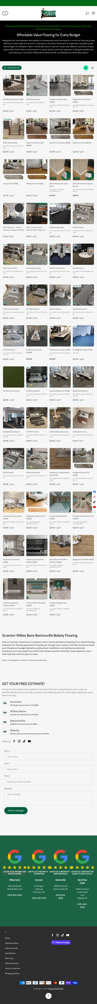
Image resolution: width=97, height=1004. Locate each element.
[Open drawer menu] (5, 13)
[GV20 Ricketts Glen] (60, 254)
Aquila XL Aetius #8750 (82, 143)
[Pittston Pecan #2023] (36, 169)
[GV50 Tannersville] (13, 254)
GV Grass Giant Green (11, 391)
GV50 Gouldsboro (33, 391)
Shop (7, 938)
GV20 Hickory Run (80, 309)
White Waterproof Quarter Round (83, 185)
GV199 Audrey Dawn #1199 (13, 99)
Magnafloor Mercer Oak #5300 (35, 517)
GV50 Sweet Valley (33, 268)
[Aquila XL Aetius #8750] (83, 128)
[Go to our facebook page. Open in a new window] (14, 741)
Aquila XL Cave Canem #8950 (35, 144)
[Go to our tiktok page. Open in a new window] (24, 741)
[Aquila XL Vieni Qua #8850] (60, 128)
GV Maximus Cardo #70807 (33, 351)
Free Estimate (11, 948)
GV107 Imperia (55, 309)
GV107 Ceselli (8, 472)
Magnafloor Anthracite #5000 (82, 100)
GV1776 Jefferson (33, 309)
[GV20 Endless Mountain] (60, 417)
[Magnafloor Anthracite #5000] (83, 85)
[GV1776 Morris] (83, 254)
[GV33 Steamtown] (36, 85)
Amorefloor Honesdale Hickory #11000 (58, 560)
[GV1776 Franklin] (36, 417)
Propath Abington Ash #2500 (58, 604)
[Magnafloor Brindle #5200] (83, 545)
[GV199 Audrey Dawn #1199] (13, 85)
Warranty (9, 958)
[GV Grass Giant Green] (13, 377)
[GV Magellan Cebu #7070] (83, 335)
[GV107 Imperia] (60, 295)
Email (6, 763)
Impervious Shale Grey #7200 (58, 100)
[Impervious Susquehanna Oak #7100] (60, 458)
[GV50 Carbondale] (36, 458)
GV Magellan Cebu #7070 (82, 350)
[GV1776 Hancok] (13, 335)
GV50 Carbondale (33, 472)
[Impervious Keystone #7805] (13, 545)
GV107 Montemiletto (11, 309)
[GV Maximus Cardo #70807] (36, 335)
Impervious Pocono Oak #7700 (12, 517)
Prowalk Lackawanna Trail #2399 (83, 517)
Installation (10, 953)
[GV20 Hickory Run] (83, 295)
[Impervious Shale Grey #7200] (60, 85)
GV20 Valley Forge (57, 227)
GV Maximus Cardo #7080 (60, 350)
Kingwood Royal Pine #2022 (81, 473)
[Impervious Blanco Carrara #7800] (13, 589)
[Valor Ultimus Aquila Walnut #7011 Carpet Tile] (36, 213)
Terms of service (12, 968)
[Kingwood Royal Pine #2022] (83, 458)
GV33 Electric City (80, 432)
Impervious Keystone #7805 (11, 560)
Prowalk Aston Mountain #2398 (36, 604)
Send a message (15, 810)
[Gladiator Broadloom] (13, 417)
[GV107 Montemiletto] (13, 295)
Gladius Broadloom (80, 391)
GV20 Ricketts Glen (57, 268)
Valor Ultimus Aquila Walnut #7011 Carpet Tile (36, 228)
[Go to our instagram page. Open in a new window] (19, 741)
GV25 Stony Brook (10, 143)
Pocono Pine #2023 (10, 184)
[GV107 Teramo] (83, 213)
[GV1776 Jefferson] (36, 295)
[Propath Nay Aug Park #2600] (60, 502)
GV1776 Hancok (9, 350)
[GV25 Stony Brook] (13, 128)
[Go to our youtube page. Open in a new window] (29, 741)
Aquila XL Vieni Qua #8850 (60, 143)
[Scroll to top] (48, 996)
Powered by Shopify (56, 989)
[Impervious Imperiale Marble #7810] (36, 545)
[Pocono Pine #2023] (13, 169)
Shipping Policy (12, 973)
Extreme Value (11, 943)
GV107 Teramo (78, 227)
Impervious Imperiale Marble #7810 (34, 560)
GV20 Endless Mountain (59, 432)
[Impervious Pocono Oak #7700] (13, 502)
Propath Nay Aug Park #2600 (58, 517)
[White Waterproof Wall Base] (60, 169)
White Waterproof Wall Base (59, 185)
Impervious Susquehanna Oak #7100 (60, 473)
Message (8, 788)
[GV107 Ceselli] (13, 458)
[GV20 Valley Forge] (60, 213)
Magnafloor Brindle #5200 (83, 559)
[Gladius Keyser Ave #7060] (60, 377)
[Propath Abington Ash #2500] (60, 589)
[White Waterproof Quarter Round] (83, 169)
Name (6, 751)
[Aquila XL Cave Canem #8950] (36, 128)
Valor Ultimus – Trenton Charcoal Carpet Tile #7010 (13, 228)
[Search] (87, 13)
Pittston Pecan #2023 (34, 184)
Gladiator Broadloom (11, 432)
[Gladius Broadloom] (83, 377)
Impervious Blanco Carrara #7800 (10, 604)
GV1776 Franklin (32, 432)
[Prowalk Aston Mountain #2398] (36, 589)
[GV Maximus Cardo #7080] (60, 335)
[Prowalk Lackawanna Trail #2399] (83, 502)
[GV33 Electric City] (83, 417)
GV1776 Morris (78, 268)
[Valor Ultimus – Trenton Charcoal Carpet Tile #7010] (13, 213)
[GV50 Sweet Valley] (36, 254)
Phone (7, 776)
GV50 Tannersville (10, 268)
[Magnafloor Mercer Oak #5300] (36, 502)
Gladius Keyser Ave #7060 (60, 391)
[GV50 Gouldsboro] (36, 377)
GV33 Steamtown (33, 99)
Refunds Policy (11, 963)
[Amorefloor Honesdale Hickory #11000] (60, 545)
